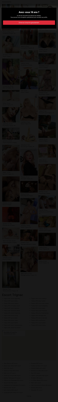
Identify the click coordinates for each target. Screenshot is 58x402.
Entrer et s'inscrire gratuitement (29, 22)
